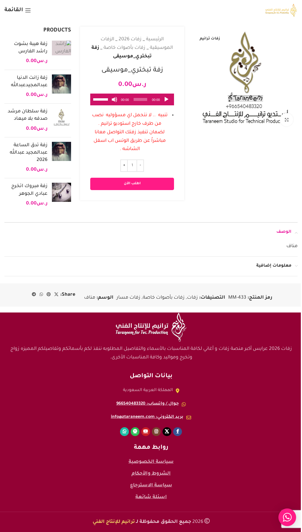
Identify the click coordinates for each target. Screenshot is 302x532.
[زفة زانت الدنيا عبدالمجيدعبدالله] (61, 86)
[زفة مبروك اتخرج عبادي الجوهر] (61, 195)
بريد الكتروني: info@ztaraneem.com (147, 417)
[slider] (101, 99)
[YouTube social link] (145, 431)
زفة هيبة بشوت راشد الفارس (30, 47)
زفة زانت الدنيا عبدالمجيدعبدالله (29, 81)
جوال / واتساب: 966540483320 (147, 404)
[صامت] (114, 103)
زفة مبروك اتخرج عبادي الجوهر (29, 190)
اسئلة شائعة (151, 497)
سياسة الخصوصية (151, 462)
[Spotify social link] (135, 431)
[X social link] (56, 294)
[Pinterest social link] (48, 294)
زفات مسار (128, 297)
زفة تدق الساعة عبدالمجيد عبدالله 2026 (28, 153)
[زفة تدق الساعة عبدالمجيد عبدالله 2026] (61, 158)
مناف (89, 297)
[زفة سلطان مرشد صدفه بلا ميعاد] (61, 120)
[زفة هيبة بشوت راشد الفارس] (61, 53)
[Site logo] (281, 10)
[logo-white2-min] (151, 327)
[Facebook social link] (177, 431)
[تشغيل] (166, 103)
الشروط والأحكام (151, 473)
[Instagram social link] (156, 431)
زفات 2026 (130, 39)
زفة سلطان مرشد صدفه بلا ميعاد (27, 115)
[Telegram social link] (34, 294)
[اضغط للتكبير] (286, 119)
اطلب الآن (132, 184)
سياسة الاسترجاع (151, 485)
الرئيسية (155, 39)
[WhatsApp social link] (41, 294)
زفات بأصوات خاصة (124, 48)
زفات (192, 297)
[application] (132, 99)
